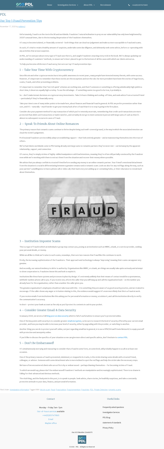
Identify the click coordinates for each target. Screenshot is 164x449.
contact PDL (122, 337)
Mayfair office (51, 423)
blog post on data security (58, 316)
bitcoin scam (45, 389)
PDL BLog (106, 417)
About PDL (88, 5)
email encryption (74, 321)
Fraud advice (61, 389)
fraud (53, 389)
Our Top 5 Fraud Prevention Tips (21, 20)
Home (49, 5)
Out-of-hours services (47, 411)
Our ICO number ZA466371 (82, 432)
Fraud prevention (73, 389)
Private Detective (101, 389)
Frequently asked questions (113, 407)
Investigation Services (67, 5)
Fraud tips (85, 389)
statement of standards (112, 423)
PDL (91, 389)
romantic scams (114, 389)
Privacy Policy (108, 428)
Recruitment (105, 5)
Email (50, 419)
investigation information (19, 389)
